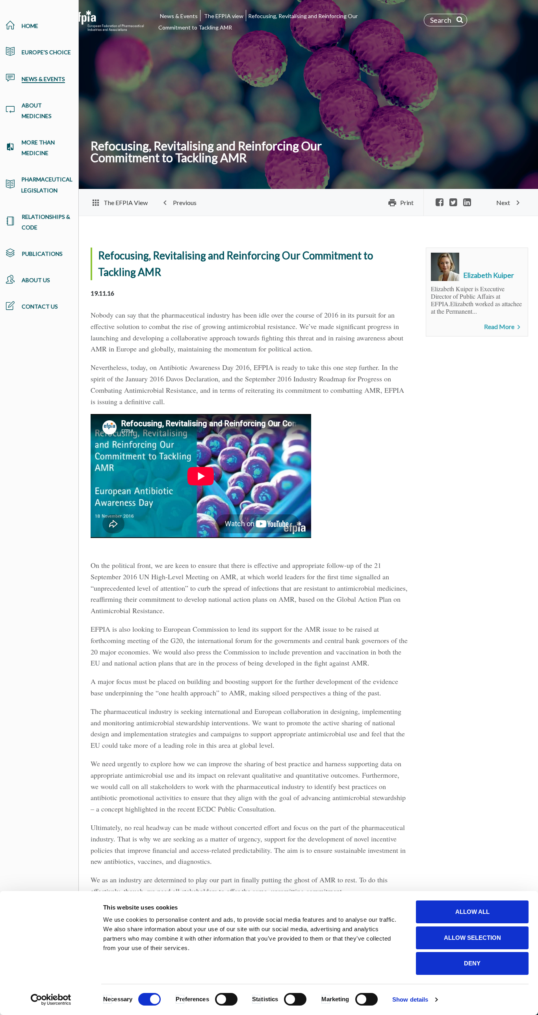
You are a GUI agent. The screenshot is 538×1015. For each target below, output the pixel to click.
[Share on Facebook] (439, 203)
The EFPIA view (223, 16)
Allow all (472, 911)
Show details (410, 999)
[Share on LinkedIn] (467, 203)
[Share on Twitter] (453, 203)
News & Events (179, 16)
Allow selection (472, 937)
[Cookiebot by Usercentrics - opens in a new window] (51, 1000)
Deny (472, 963)
